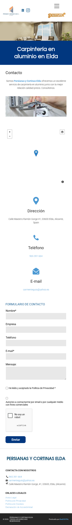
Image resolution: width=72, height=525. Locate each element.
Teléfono (11, 337)
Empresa (11, 324)
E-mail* (10, 351)
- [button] (10, 136)
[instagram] (28, 10)
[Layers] (62, 132)
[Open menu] (56, 6)
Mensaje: (11, 364)
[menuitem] (12, 497)
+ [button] (10, 132)
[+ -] (36, 157)
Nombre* (11, 310)
